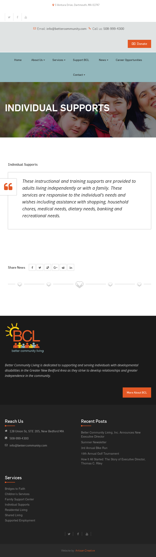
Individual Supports (17, 504)
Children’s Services (17, 494)
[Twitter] (9, 17)
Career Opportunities (129, 60)
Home (18, 60)
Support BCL (81, 60)
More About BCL (137, 392)
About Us (37, 60)
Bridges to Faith (15, 489)
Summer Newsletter (93, 442)
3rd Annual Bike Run (94, 448)
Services (57, 60)
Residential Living (16, 510)
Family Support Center (19, 499)
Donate (142, 44)
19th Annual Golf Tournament (100, 453)
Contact (78, 74)
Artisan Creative (85, 550)
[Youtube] (26, 17)
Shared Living (14, 515)
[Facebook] (17, 17)
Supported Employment (20, 520)
